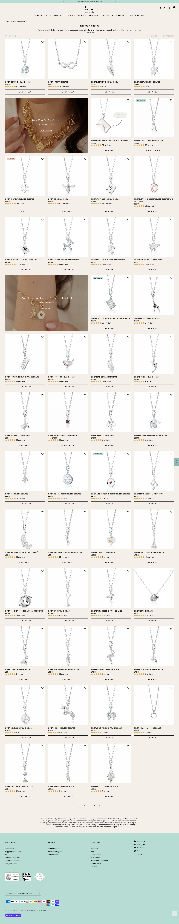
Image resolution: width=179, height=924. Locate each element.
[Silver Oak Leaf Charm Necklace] (111, 763)
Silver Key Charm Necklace (59, 611)
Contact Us (9, 848)
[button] (176, 462)
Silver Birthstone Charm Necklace (62, 435)
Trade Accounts (54, 848)
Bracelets (93, 15)
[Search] (164, 8)
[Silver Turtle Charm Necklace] (25, 412)
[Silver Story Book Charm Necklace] (111, 176)
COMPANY (95, 843)
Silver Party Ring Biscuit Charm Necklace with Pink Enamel (153, 200)
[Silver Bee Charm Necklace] (68, 176)
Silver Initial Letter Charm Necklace (149, 140)
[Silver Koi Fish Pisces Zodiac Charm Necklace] (25, 588)
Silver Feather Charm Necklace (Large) (21, 552)
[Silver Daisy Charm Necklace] (111, 529)
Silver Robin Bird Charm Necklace (62, 377)
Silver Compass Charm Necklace (19, 728)
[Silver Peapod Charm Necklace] (68, 763)
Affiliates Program (55, 851)
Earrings (120, 15)
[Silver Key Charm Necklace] (68, 588)
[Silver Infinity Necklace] (68, 59)
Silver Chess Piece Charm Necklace (19, 786)
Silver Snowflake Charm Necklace (19, 199)
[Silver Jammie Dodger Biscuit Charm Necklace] (111, 471)
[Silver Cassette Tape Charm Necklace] (25, 237)
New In (70, 15)
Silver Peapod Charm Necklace (61, 786)
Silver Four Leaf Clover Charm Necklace (108, 260)
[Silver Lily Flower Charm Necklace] (154, 646)
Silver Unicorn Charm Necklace (61, 728)
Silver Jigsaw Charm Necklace (147, 82)
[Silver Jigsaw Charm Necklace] (154, 59)
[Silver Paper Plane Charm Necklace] (111, 59)
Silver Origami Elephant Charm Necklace (151, 435)
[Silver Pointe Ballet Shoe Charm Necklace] (68, 529)
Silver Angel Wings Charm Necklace (106, 728)
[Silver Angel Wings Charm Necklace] (111, 705)
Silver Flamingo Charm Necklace (105, 669)
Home (7, 21)
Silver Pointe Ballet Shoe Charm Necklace (65, 552)
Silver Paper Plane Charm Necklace (105, 82)
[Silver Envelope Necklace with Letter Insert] (111, 117)
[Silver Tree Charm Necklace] (111, 412)
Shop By (81, 15)
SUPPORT (52, 843)
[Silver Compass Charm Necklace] (25, 705)
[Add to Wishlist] (42, 42)
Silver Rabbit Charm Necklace (17, 669)
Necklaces (107, 15)
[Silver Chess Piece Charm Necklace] (25, 763)
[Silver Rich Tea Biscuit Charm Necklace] (68, 471)
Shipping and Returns (13, 851)
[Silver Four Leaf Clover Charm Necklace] (111, 237)
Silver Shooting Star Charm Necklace (64, 669)
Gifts (47, 15)
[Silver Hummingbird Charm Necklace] (111, 588)
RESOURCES (10, 843)
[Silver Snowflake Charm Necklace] (25, 176)
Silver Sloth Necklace (143, 611)
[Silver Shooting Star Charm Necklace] (68, 646)
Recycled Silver (11, 863)
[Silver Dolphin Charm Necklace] (154, 354)
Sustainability (96, 857)
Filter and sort (14, 36)
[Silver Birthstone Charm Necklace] (68, 412)
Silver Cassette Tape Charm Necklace (21, 260)
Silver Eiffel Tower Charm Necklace (149, 552)
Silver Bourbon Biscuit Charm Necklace (22, 377)
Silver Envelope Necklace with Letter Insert (109, 140)
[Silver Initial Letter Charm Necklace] (154, 117)
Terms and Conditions (99, 860)
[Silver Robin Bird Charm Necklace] (68, 354)
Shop (13, 21)
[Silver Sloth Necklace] (154, 588)
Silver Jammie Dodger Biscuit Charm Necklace (110, 494)
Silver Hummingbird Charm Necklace (106, 611)
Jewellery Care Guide (13, 860)
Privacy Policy (96, 863)
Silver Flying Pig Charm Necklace (148, 260)
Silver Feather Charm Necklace (104, 377)
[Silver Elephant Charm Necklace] (25, 59)
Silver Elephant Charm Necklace (18, 82)
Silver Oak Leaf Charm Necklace (104, 786)
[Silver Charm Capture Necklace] (154, 705)
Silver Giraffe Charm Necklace (147, 318)
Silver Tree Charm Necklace (102, 435)
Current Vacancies (12, 857)
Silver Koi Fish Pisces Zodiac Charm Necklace (24, 611)
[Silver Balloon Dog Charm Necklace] (68, 237)
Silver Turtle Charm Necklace (17, 435)
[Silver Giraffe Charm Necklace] (154, 295)
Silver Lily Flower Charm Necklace (148, 669)
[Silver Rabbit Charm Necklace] (25, 646)
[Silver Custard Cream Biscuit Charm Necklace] (111, 295)
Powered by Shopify (39, 910)
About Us (94, 848)
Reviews (94, 866)
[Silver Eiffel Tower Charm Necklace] (154, 529)
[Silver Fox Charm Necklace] (25, 471)
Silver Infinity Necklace (58, 82)
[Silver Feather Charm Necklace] (111, 354)
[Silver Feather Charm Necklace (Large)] (25, 529)
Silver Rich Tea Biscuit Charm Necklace (64, 494)
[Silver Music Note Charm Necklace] (154, 471)
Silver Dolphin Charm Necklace (147, 377)
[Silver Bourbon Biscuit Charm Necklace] (25, 354)
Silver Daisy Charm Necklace (103, 552)
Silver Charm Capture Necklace (147, 728)
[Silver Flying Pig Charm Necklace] (154, 237)
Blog (92, 851)
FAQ (6, 854)
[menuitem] (38, 15)
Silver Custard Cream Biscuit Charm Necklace (110, 318)
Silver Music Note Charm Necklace (148, 494)
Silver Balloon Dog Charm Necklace (63, 260)
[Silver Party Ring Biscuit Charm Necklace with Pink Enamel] (154, 176)
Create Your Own (136, 15)
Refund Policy (96, 854)
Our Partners (53, 854)
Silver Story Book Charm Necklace (105, 199)
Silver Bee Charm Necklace (59, 199)
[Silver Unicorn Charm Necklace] (68, 705)
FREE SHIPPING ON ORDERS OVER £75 (89, 2)
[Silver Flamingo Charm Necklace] (111, 646)
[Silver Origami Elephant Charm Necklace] (154, 412)
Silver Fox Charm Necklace (16, 494)
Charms (37, 15)
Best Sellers (59, 15)
